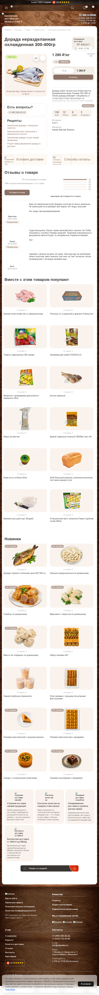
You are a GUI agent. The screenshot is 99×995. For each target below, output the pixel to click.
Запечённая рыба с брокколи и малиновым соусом (22, 132)
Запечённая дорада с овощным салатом (22, 126)
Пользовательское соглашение (20, 907)
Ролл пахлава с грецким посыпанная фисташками (67, 697)
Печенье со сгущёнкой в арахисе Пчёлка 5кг (71, 314)
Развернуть (88, 106)
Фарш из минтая (11, 436)
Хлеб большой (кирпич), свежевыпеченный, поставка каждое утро (71, 478)
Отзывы (9, 948)
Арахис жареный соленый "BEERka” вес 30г (71, 436)
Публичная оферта (14, 903)
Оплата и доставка (14, 944)
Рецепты (56, 901)
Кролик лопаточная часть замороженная (23, 314)
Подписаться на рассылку (65, 909)
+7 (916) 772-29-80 (87, 20)
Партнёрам (10, 957)
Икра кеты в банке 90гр (15, 477)
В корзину (73, 77)
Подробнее (10, 989)
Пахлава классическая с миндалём (67, 737)
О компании (10, 936)
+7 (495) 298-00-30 (87, 18)
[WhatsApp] (77, 922)
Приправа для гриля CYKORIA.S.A (65, 354)
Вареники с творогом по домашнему (68, 614)
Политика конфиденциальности (20, 911)
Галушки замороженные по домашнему (69, 573)
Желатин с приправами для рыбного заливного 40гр (21, 396)
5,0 (11, 963)
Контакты (10, 953)
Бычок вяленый (57, 395)
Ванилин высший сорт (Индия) (18, 518)
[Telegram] (67, 922)
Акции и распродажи (62, 905)
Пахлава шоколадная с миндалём (66, 778)
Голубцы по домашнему (15, 614)
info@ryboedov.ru (60, 945)
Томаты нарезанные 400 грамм (18, 354)
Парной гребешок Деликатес (17, 696)
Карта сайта (11, 899)
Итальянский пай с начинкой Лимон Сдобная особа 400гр (71, 519)
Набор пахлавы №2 (59, 655)
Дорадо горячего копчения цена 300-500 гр (24, 573)
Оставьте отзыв (17, 192)
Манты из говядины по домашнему (20, 655)
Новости (9, 940)
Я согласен (86, 984)
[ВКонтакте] (57, 922)
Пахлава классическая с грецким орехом (23, 737)
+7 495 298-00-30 (17, 112)
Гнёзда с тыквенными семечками (20, 778)
